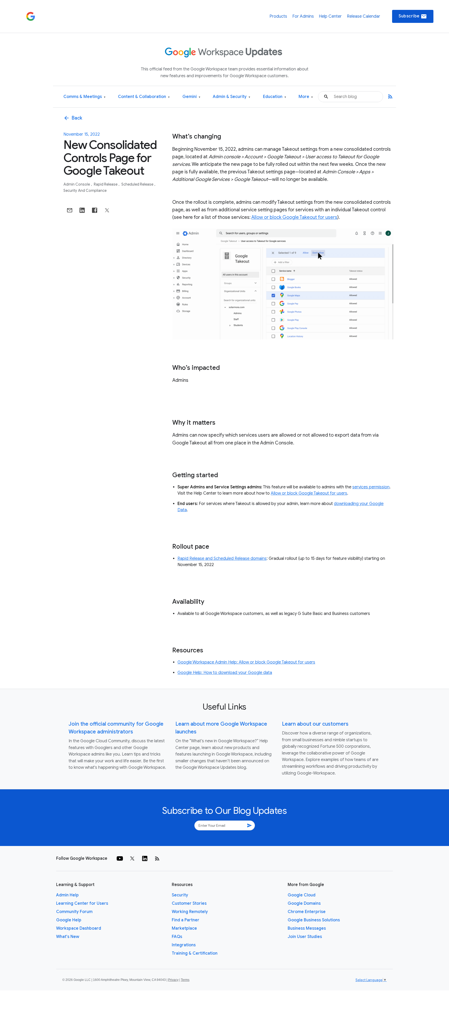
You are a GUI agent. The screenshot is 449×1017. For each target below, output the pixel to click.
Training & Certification (194, 953)
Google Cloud (301, 895)
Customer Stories (189, 903)
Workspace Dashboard (78, 928)
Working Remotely (190, 911)
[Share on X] (107, 210)
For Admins (303, 16)
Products (278, 16)
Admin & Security (231, 96)
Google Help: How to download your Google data (224, 672)
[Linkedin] (144, 858)
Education (274, 96)
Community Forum (74, 911)
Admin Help (67, 895)
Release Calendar (363, 16)
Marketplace (184, 928)
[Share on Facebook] (94, 210)
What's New (67, 936)
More (306, 96)
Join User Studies (305, 936)
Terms (185, 980)
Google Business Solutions (314, 920)
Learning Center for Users (82, 903)
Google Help (68, 920)
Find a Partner (185, 920)
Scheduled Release (137, 184)
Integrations (184, 945)
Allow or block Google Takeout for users (294, 217)
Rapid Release (106, 184)
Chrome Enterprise (307, 911)
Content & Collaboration (144, 96)
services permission (370, 487)
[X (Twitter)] (132, 858)
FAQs (177, 936)
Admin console (77, 184)
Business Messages (307, 928)
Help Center (330, 16)
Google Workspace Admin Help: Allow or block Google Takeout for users (246, 662)
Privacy (173, 980)
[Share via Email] (69, 210)
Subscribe (413, 16)
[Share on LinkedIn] (82, 210)
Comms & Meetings (84, 96)
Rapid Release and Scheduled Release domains (222, 558)
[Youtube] (120, 858)
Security (180, 895)
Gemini (191, 96)
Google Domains (304, 903)
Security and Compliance (85, 190)
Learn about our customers (315, 724)
